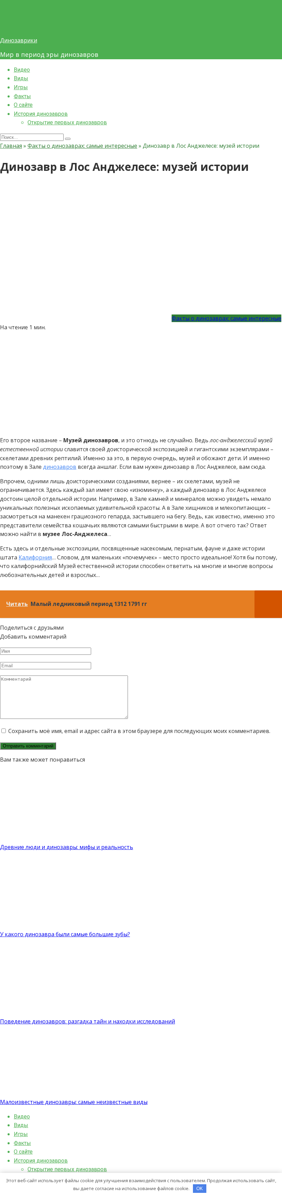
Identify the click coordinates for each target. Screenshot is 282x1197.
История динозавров (41, 114)
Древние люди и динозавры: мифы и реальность (66, 847)
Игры (21, 87)
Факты (22, 96)
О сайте (23, 105)
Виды (21, 78)
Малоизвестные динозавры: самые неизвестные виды (74, 1102)
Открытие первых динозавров (67, 122)
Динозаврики (18, 40)
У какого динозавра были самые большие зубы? (65, 934)
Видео (22, 69)
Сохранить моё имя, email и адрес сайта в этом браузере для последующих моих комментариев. (139, 731)
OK (199, 1188)
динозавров (59, 467)
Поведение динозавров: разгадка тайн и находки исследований (87, 1021)
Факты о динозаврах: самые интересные (226, 318)
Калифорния (35, 557)
